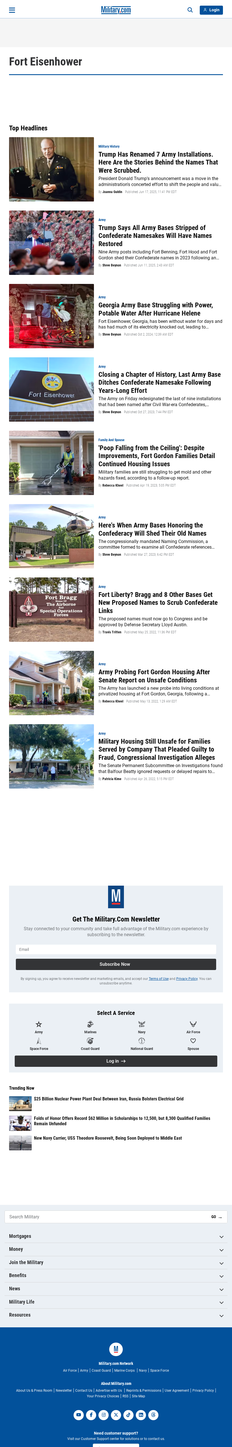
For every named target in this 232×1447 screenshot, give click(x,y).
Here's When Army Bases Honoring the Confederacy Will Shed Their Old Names (152, 529)
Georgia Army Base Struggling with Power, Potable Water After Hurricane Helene (155, 309)
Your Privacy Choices (103, 1396)
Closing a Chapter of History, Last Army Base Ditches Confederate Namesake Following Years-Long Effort (159, 383)
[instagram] (103, 1415)
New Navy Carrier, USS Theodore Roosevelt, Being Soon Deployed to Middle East (108, 1138)
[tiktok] (128, 1415)
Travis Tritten (111, 632)
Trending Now (21, 1088)
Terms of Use (159, 979)
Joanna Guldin (112, 192)
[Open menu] (12, 10)
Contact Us (83, 1391)
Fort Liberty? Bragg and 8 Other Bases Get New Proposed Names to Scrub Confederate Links (158, 603)
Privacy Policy (186, 979)
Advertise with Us (109, 1391)
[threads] (153, 1415)
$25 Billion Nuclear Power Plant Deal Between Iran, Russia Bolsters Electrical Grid (109, 1099)
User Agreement (177, 1391)
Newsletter (64, 1391)
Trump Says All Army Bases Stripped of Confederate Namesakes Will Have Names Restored (155, 236)
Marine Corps (125, 1370)
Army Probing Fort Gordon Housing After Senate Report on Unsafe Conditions (154, 676)
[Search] (190, 10)
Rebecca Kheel (112, 485)
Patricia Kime (111, 779)
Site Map (138, 1396)
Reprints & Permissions (143, 1391)
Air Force (70, 1370)
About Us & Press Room (34, 1391)
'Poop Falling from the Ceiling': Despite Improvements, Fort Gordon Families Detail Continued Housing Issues (156, 456)
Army (84, 1370)
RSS (125, 1396)
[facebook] (91, 1415)
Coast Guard (101, 1370)
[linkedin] (141, 1415)
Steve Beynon (111, 265)
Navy (143, 1370)
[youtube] (79, 1415)
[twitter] (116, 1415)
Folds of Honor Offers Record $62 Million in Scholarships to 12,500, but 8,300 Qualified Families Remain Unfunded (122, 1121)
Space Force (159, 1370)
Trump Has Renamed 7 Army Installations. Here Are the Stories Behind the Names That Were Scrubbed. (158, 162)
